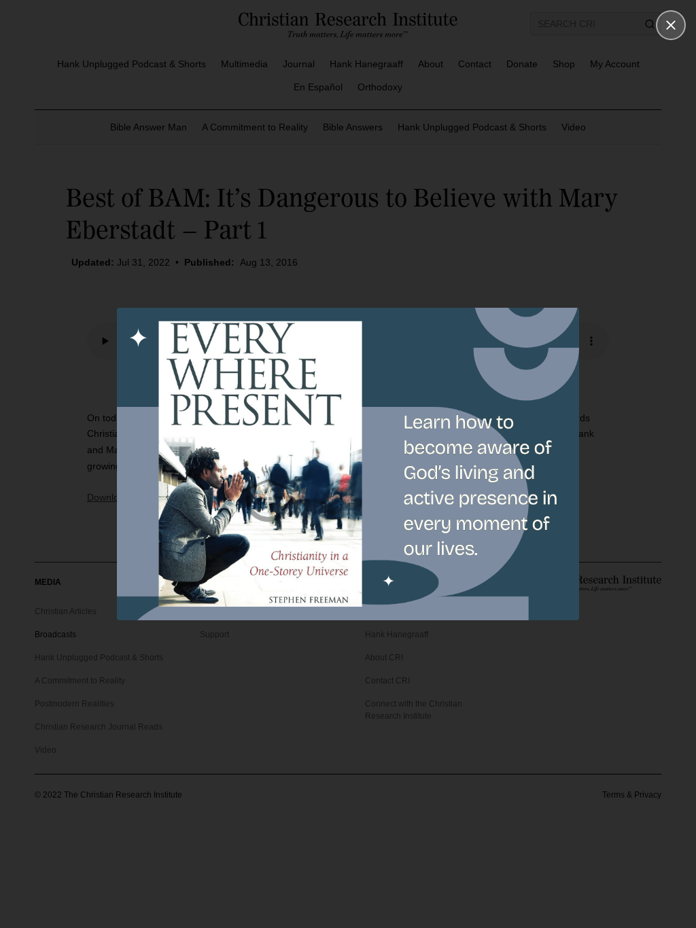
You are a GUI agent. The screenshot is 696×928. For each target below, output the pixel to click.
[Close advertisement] (671, 25)
